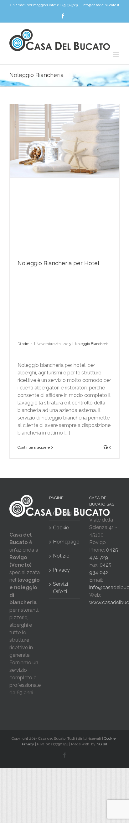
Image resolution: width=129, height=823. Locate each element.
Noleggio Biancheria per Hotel (58, 263)
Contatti (62, 514)
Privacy (61, 570)
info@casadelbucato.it (100, 5)
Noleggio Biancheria (92, 344)
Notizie (61, 556)
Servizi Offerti (60, 587)
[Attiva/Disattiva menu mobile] (116, 54)
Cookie (61, 528)
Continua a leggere (34, 447)
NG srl (101, 744)
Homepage (64, 542)
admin (27, 344)
